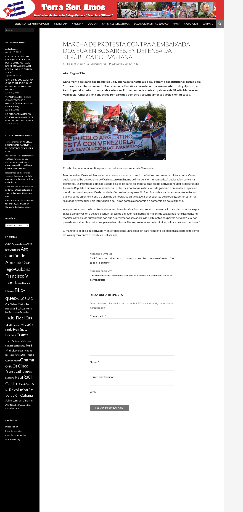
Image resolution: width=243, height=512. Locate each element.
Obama (27, 359)
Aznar (19, 283)
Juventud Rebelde (23, 350)
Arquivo (76, 24)
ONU (8, 366)
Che (7, 304)
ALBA (8, 243)
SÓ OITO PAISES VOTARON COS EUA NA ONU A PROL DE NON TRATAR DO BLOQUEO (19, 117)
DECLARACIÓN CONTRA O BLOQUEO (151, 24)
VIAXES (176, 24)
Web (93, 391)
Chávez (14, 304)
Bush (19, 299)
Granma (10, 335)
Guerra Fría (20, 341)
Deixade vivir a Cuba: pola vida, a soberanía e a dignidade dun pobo (19, 179)
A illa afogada (11, 49)
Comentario (98, 316)
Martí (17, 360)
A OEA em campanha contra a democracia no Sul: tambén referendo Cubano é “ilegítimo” (132, 258)
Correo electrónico (102, 377)
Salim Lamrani (13, 400)
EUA (18, 308)
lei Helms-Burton (13, 355)
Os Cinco (20, 366)
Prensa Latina (14, 371)
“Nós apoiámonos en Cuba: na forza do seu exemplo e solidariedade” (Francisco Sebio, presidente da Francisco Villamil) (19, 162)
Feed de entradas (13, 431)
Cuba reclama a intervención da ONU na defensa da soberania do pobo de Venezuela (131, 275)
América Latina (19, 244)
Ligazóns (92, 24)
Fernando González (19, 312)
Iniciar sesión (11, 426)
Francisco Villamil (20, 325)
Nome (94, 362)
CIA (20, 304)
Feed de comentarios (15, 435)
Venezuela (15, 408)
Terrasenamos (98, 63)
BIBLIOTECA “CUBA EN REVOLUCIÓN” (32, 24)
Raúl (19, 377)
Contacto (207, 24)
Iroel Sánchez (18, 345)
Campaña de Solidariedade (116, 24)
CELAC (27, 299)
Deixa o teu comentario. (125, 63)
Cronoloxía (60, 24)
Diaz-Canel (10, 308)
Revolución (18, 389)
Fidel (10, 318)
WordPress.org (12, 439)
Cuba (26, 304)
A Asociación (191, 24)
